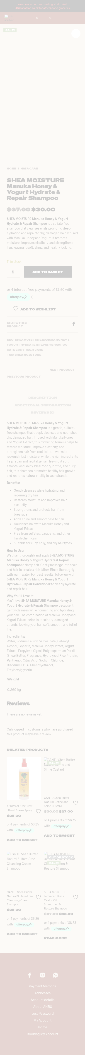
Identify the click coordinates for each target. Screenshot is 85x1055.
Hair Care (29, 168)
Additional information (43, 405)
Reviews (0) (42, 412)
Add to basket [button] (22, 840)
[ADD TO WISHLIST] (39, 809)
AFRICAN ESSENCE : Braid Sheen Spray (20, 808)
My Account (42, 1020)
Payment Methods (42, 986)
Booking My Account (42, 1034)
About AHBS (42, 1006)
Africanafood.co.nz (27, 8)
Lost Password (43, 1013)
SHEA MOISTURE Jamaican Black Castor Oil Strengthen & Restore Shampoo (55, 900)
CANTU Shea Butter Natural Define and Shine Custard (56, 802)
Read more (55, 938)
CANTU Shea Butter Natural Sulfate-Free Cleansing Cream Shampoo (20, 898)
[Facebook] (74, 324)
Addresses (43, 993)
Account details (42, 1000)
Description (42, 397)
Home (11, 168)
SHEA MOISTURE (28, 354)
